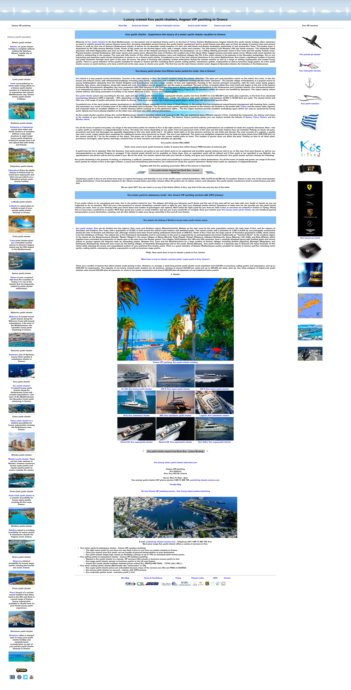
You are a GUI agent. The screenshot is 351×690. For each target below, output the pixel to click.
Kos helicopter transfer (310, 71)
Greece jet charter (140, 25)
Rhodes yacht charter (18, 459)
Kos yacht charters (96, 42)
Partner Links (197, 578)
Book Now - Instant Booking (175, 171)
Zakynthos (13, 170)
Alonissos (14, 635)
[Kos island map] (310, 317)
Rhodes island (82, 119)
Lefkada (13, 206)
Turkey (193, 42)
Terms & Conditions (153, 578)
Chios (256, 117)
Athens (13, 46)
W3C (215, 578)
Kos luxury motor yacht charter (236, 210)
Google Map (175, 484)
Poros (12, 592)
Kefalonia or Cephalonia (21, 127)
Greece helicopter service (168, 25)
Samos (13, 277)
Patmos (263, 117)
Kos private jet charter (310, 54)
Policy (178, 578)
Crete (12, 240)
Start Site (122, 25)
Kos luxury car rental (310, 238)
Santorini (13, 355)
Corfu (12, 83)
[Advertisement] (310, 408)
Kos (78, 78)
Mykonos (13, 316)
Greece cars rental (222, 25)
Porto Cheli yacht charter (20, 495)
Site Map (125, 578)
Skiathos (13, 530)
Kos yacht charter (21, 386)
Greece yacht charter (197, 25)
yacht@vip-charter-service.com (204, 480)
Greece (227, 578)
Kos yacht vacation (310, 103)
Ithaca (16, 561)
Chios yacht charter (19, 421)
